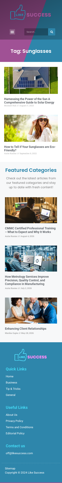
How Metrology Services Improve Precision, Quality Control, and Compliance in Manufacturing (27, 280)
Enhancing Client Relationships (25, 328)
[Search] (51, 31)
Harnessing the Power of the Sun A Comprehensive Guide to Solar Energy (29, 100)
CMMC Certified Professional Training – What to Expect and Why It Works (30, 230)
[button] (12, 32)
